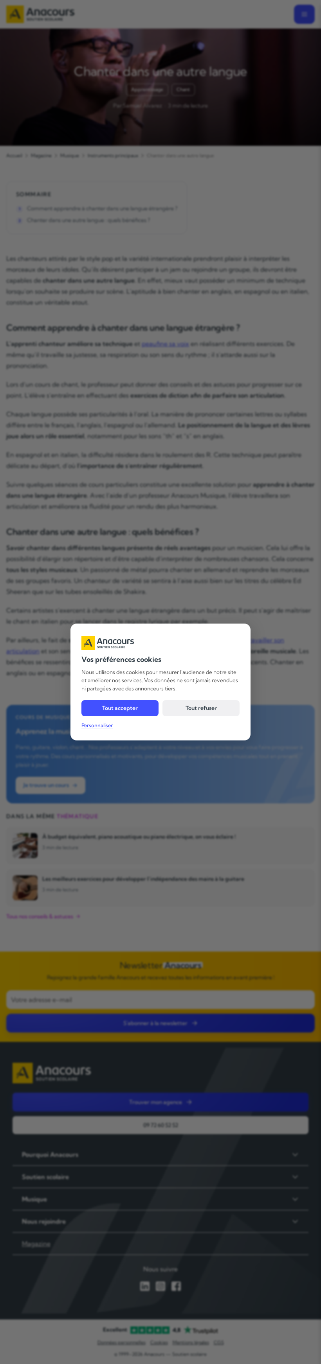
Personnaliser (97, 725)
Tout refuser (201, 708)
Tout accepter (120, 708)
